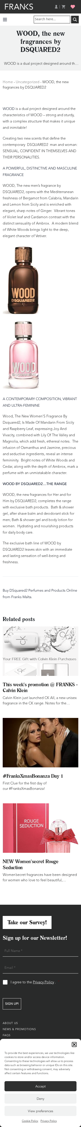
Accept (40, 1086)
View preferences (40, 1111)
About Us (10, 1023)
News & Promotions (19, 1029)
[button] (74, 1044)
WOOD (9, 108)
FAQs (7, 1035)
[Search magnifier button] (75, 19)
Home (8, 82)
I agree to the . (35, 982)
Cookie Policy (30, 1121)
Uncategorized (27, 82)
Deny (40, 1098)
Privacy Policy (48, 1121)
